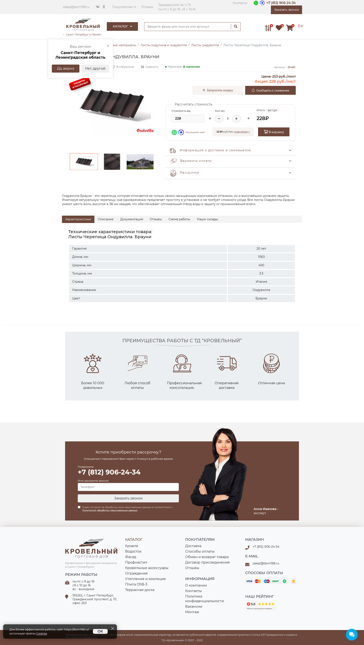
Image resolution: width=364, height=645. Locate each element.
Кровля (131, 546)
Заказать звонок (128, 498)
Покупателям (122, 7)
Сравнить (151, 66)
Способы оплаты (200, 551)
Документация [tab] (131, 219)
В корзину (276, 132)
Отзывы (147, 7)
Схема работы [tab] (179, 219)
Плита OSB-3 (136, 584)
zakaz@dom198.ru (76, 7)
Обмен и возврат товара (207, 557)
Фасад (130, 557)
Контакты (240, 3)
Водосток (133, 551)
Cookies (41, 633)
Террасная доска (139, 590)
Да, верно (65, 68)
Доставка (193, 546)
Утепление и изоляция (145, 579)
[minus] (219, 118)
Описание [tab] (106, 219)
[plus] (236, 118)
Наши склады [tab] (207, 219)
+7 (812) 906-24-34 (281, 3)
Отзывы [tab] (156, 219)
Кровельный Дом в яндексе (261, 606)
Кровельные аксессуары (147, 568)
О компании (196, 585)
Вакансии (193, 606)
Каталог (121, 26)
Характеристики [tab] (78, 219)
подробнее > (242, 131)
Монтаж (192, 612)
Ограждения (136, 573)
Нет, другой (95, 68)
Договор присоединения (207, 562)
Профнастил (136, 562)
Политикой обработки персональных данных (109, 510)
